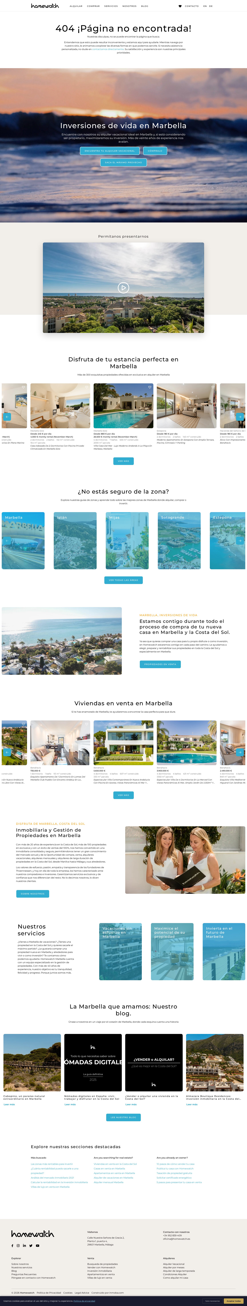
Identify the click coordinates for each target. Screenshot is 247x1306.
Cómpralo (155, 150)
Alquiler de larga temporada (179, 1271)
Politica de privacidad (84, 1301)
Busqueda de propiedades (102, 1264)
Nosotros (129, 6)
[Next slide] (240, 417)
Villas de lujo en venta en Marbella (50, 1187)
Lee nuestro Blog (123, 1117)
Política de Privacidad (49, 1292)
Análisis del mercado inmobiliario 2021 (52, 1177)
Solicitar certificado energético (174, 1177)
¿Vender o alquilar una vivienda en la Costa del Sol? (151, 1097)
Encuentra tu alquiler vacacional (110, 150)
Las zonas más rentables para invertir (52, 1164)
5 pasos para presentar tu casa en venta (179, 1182)
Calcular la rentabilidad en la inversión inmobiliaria (59, 1182)
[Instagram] (19, 1245)
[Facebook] (12, 1245)
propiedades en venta (160, 664)
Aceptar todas (234, 1301)
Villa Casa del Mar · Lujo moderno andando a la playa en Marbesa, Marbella (123, 447)
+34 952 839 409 (172, 1235)
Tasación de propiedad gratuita (174, 1173)
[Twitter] (31, 1245)
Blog (144, 6)
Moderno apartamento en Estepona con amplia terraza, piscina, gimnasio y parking (185, 441)
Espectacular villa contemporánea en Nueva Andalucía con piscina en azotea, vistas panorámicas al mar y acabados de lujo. (122, 782)
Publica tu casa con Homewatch (175, 1168)
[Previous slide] (7, 417)
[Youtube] (38, 1245)
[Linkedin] (25, 1245)
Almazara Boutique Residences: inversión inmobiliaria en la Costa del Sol (212, 1099)
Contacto (192, 6)
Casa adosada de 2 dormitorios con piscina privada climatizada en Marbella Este (57, 447)
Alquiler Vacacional (173, 1264)
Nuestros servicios (21, 1267)
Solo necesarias (212, 1301)
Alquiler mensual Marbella (108, 1182)
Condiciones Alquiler (175, 1274)
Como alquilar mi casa (175, 1277)
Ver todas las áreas (123, 580)
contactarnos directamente (108, 49)
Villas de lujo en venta (99, 1277)
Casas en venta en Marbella (109, 1168)
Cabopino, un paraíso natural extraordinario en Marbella (24, 1097)
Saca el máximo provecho (123, 162)
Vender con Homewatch (101, 1267)
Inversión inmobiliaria (99, 1271)
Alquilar (76, 6)
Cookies (67, 1292)
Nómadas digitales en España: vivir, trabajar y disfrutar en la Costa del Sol (91, 1097)
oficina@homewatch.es (176, 1239)
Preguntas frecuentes (23, 1274)
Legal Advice (82, 1292)
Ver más (123, 461)
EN (205, 6)
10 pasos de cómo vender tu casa (175, 1164)
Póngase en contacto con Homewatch (33, 1277)
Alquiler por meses (173, 1267)
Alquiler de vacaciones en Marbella (113, 1177)
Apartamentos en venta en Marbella (114, 1173)
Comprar (93, 6)
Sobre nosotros (33, 893)
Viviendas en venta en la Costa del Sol (115, 1164)
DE (211, 6)
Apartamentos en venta (101, 1274)
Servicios (111, 6)
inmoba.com (116, 1292)
